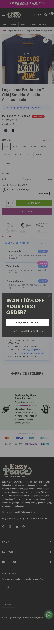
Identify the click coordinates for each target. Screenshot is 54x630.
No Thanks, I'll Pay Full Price (28, 331)
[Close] (48, 296)
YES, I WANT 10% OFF (28, 322)
